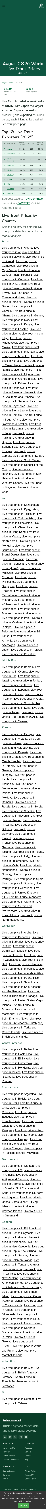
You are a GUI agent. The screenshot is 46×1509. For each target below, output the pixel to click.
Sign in (5, 1479)
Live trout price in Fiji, (15, 1228)
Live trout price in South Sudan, (21, 460)
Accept (23, 1506)
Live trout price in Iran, (16, 617)
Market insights (9, 1448)
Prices (11, 83)
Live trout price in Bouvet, (18, 1367)
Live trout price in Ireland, (28, 851)
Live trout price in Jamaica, (25, 964)
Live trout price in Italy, (16, 856)
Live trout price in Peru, (29, 1130)
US (8, 184)
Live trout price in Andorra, (25, 897)
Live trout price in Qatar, (29, 698)
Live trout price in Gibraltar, (19, 901)
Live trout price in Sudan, (28, 455)
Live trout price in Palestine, (19, 654)
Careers (28, 1452)
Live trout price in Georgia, (18, 734)
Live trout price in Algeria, (17, 247)
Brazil (9, 179)
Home (22, 73)
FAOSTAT (23, 203)
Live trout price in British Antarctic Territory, (21, 1372)
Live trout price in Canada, (18, 1165)
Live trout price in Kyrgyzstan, (20, 509)
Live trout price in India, (26, 613)
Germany (10, 175)
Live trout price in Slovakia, (18, 811)
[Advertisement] (23, 37)
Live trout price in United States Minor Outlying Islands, (22, 1202)
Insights (4, 83)
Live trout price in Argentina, (19, 1094)
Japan (9, 149)
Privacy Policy (30, 1471)
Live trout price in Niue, (25, 1318)
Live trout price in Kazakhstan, (21, 504)
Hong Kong (11, 193)
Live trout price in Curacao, (18, 1398)
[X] (10, 1437)
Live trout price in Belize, (17, 1049)
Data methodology (10, 1471)
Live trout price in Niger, (28, 369)
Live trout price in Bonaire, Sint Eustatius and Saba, (22, 1188)
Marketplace (7, 1452)
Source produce (9, 1456)
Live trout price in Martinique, (20, 968)
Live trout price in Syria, (16, 707)
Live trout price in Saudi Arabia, (21, 703)
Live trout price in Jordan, (26, 680)
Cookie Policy (30, 1479)
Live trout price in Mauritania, (20, 351)
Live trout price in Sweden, (18, 883)
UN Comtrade (34, 198)
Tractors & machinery (11, 1460)
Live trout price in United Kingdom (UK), (20, 892)
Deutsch (32, 1489)
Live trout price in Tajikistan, (19, 513)
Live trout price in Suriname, (19, 1134)
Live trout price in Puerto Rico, (21, 977)
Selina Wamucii (12, 1420)
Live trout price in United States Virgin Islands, (23, 1000)
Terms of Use (30, 1475)
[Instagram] (21, 1437)
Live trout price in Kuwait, (17, 685)
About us (28, 1448)
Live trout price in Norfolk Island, (22, 1323)
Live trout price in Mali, (26, 347)
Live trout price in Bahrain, (18, 667)
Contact (28, 1456)
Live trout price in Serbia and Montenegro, (21, 906)
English (16, 1489)
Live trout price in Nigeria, (18, 374)
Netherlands (12, 170)
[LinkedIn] (5, 1437)
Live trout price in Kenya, (17, 324)
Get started (7, 1475)
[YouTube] (26, 1437)
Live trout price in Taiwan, (27, 649)
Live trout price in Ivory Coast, (20, 320)
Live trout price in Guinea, (28, 315)
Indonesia (11, 154)
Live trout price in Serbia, (27, 806)
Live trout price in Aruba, (17, 932)
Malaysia (10, 165)
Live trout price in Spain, (29, 879)
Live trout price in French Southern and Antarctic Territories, (21, 1381)
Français (24, 1489)
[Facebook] (15, 1437)
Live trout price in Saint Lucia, (20, 982)
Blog (26, 1460)
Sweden (10, 189)
